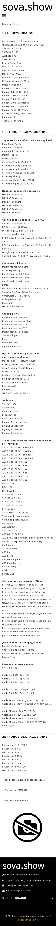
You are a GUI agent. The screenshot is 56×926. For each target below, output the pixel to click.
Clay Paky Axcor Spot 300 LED (18, 173)
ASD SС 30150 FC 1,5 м (14, 469)
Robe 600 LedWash (12, 147)
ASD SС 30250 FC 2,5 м (14, 462)
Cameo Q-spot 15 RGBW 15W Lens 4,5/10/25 (26, 256)
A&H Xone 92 (9, 56)
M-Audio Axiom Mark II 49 (15, 77)
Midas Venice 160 (11, 85)
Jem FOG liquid (10, 335)
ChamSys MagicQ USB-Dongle (18, 368)
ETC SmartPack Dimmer (14, 382)
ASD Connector (10, 548)
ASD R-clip (7, 556)
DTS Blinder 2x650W (13, 306)
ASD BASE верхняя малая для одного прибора (27, 538)
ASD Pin (6, 552)
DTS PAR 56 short (11, 202)
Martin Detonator (11, 371)
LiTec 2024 (8, 491)
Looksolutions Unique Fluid (16, 321)
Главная (6, 24)
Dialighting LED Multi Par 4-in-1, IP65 (22, 252)
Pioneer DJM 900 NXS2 (14, 99)
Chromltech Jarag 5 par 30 (16, 296)
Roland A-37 (8, 117)
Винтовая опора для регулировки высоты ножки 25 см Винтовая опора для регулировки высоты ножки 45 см (25, 632)
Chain (5, 570)
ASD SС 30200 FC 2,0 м (14, 465)
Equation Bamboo (11, 346)
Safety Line (8, 574)
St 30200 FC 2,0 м (11, 494)
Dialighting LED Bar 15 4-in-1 (17, 231)
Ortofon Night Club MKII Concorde (20, 41)
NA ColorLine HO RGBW (14, 227)
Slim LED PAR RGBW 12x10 (16, 223)
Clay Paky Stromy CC (13, 270)
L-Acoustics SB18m (12, 756)
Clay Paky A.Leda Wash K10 (16, 162)
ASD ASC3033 (9, 530)
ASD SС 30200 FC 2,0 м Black (17, 447)
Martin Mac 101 (10, 155)
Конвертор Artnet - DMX (15, 379)
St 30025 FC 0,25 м (12, 501)
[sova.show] (28, 6)
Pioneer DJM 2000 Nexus (15, 103)
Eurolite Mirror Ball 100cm (34, 288)
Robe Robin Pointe (12, 144)
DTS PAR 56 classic (12, 198)
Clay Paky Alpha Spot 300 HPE (18, 184)
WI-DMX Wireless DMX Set (16, 393)
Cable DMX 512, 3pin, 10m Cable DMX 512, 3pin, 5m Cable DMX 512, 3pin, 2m (16, 678)
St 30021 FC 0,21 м (12, 505)
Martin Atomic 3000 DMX (15, 267)
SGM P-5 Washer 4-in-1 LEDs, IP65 (20, 234)
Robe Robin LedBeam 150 (15, 151)
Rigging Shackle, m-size (14, 422)
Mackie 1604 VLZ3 (12, 74)
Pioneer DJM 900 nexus (14, 95)
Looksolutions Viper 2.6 (14, 325)
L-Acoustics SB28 (11, 759)
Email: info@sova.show (18, 890)
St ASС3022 (8, 509)
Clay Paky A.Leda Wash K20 (16, 169)
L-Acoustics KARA (11, 749)
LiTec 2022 (8, 487)
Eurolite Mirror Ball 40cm (15, 277)
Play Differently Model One (17, 114)
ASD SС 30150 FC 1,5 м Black (17, 451)
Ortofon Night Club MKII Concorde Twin (23, 45)
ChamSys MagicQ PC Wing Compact (21, 364)
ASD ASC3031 (9, 527)
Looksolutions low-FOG (14, 328)
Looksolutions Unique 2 (14, 317)
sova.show (19, 916)
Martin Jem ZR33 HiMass (15, 332)
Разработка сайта (28, 920)
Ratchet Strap (9, 566)
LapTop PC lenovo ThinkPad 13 (18, 375)
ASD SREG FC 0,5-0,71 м (15, 512)
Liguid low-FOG (10, 342)
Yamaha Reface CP (12, 48)
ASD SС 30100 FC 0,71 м (15, 476)
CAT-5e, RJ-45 (9, 668)
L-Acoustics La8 (10, 752)
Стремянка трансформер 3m (18, 650)
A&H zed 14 (8, 59)
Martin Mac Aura (11, 158)
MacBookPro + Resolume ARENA (19, 361)
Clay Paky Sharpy (11, 176)
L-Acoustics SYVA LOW (14, 767)
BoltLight (7, 303)
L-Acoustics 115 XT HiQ (14, 745)
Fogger (6, 339)
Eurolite (6, 285)
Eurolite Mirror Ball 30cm (15, 274)
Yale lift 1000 (9, 404)
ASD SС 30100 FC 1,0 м (14, 473)
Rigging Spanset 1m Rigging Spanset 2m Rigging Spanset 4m (12, 429)
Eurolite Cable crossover (15, 646)
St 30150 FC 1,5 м (11, 498)
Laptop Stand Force (12, 63)
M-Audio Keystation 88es (15, 81)
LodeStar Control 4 (12, 418)
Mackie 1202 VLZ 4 (12, 66)
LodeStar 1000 (10, 411)
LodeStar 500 (9, 415)
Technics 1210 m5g (12, 121)
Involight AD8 (9, 386)
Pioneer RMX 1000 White (15, 110)
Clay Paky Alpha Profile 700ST (18, 180)
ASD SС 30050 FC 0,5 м (14, 480)
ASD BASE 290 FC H (12, 534)
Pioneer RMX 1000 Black (15, 106)
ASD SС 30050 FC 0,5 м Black (17, 458)
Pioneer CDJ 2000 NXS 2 (15, 92)
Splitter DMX (9, 390)
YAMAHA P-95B (10, 52)
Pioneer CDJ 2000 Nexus (15, 88)
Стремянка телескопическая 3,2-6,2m (23, 653)
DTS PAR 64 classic (12, 194)
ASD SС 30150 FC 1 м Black (16, 455)
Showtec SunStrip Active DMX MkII (20, 292)
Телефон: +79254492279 (20, 885)
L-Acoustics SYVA (11, 763)
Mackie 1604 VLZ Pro (13, 70)
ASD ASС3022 (9, 523)
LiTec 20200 (8, 483)
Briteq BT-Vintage (11, 299)
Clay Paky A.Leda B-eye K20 (17, 166)
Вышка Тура (8, 657)
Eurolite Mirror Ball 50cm (15, 281)
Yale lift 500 (8, 408)
